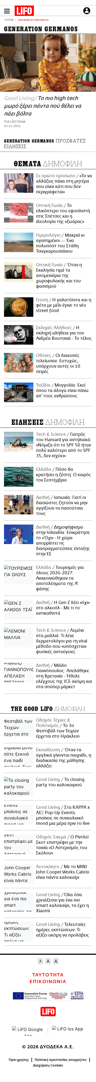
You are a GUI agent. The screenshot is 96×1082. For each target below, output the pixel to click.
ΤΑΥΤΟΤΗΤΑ (47, 975)
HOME (9, 20)
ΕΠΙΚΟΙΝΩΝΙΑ (48, 981)
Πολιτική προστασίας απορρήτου (61, 1060)
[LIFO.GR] (24, 12)
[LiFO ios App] (68, 1031)
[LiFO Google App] (28, 1031)
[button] (7, 11)
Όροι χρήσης (19, 1060)
